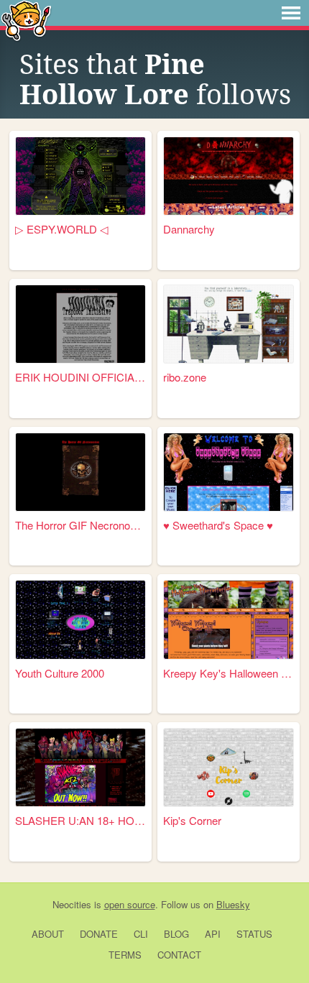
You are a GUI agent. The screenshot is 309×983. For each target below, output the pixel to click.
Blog (176, 934)
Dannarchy (189, 228)
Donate (99, 934)
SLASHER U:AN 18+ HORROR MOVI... (80, 820)
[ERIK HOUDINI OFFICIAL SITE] (80, 324)
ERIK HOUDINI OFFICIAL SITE (80, 376)
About (48, 934)
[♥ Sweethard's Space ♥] (228, 472)
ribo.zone (184, 376)
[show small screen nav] (291, 13)
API (213, 934)
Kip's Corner (192, 820)
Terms (125, 954)
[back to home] (26, 19)
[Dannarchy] (228, 176)
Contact (179, 954)
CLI (141, 934)
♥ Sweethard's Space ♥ (218, 524)
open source (129, 904)
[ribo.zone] (228, 324)
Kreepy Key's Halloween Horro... (228, 672)
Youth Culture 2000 (59, 672)
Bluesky (233, 904)
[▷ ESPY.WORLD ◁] (80, 176)
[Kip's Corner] (228, 767)
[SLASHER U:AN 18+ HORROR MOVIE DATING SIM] (80, 767)
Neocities (71, 904)
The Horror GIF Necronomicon (80, 524)
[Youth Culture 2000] (80, 619)
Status (254, 934)
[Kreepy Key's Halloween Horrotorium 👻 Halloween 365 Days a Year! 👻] (228, 619)
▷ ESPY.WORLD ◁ (62, 228)
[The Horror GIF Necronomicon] (80, 472)
